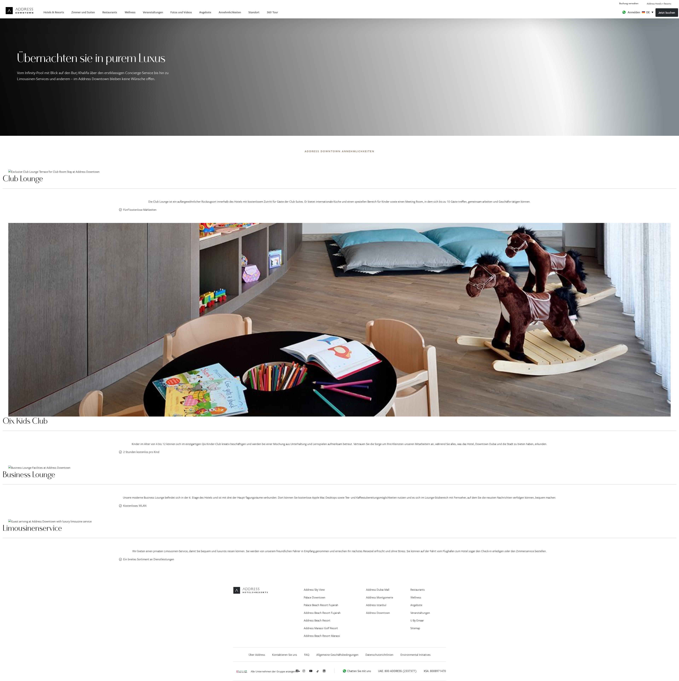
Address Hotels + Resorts (659, 3)
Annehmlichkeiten (230, 12)
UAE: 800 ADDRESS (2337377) (397, 671)
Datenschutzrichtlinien (379, 655)
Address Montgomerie (379, 597)
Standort (253, 12)
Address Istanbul (376, 605)
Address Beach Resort (317, 620)
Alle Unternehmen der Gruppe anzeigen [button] (273, 671)
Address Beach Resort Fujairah (322, 613)
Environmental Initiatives (416, 655)
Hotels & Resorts (53, 12)
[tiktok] (318, 671)
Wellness (130, 12)
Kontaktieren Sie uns (284, 655)
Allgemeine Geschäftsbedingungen (337, 655)
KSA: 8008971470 (435, 671)
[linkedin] (324, 671)
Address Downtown (378, 613)
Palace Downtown (314, 597)
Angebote (205, 12)
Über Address (257, 655)
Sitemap (415, 628)
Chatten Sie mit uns (358, 671)
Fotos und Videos (181, 12)
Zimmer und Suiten (83, 12)
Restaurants (109, 12)
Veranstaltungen (153, 12)
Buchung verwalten (628, 3)
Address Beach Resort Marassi (322, 636)
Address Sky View (314, 589)
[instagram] (304, 671)
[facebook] (297, 671)
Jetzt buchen (666, 12)
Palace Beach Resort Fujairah (321, 605)
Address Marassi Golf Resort (321, 628)
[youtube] (310, 671)
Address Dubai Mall (377, 589)
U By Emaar (417, 620)
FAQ (306, 655)
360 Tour (272, 12)
